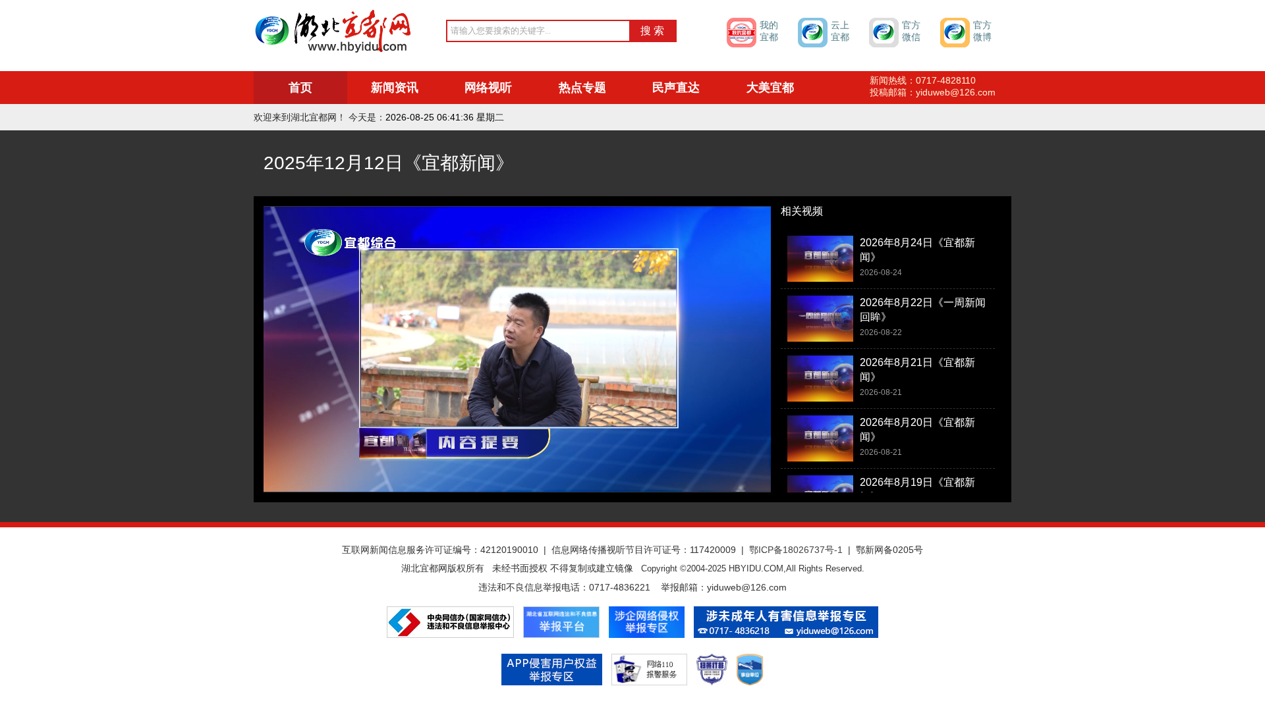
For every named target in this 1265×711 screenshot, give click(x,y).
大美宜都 (770, 87)
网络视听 (488, 87)
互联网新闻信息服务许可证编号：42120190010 (440, 549)
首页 (300, 87)
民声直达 (676, 87)
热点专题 (582, 87)
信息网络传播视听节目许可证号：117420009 (643, 549)
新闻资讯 (394, 87)
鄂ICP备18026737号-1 (796, 549)
